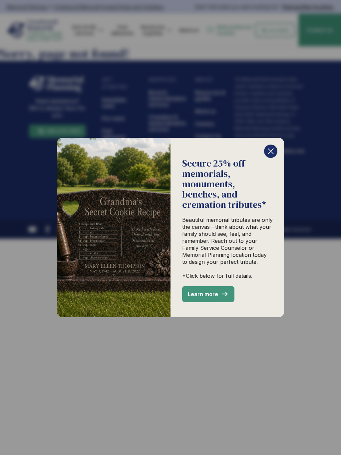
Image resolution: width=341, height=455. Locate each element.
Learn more (203, 294)
